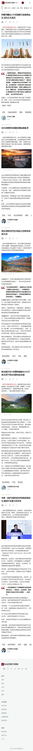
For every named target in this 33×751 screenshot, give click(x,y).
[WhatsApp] (6, 22)
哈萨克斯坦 (11, 644)
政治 (2, 683)
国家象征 (4, 713)
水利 (13, 356)
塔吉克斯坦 (5, 356)
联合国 (20, 482)
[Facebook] (13, 22)
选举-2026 (7, 8)
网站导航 (4, 731)
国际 (21, 112)
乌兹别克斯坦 (12, 112)
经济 (19, 644)
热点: (2, 8)
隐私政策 (4, 709)
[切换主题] (24, 2)
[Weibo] (15, 669)
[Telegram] (10, 22)
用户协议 (4, 706)
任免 (18, 8)
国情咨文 (26, 8)
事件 (21, 8)
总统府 (13, 8)
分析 (2, 687)
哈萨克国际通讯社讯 (9, 27)
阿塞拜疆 (28, 112)
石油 (3, 215)
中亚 (3, 112)
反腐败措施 (4, 717)
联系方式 (4, 735)
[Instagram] (2, 22)
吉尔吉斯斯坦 (18, 215)
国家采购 (4, 720)
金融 (25, 644)
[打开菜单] (29, 2)
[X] (17, 22)
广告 (2, 739)
